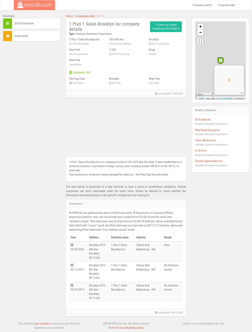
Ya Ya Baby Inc (203, 119)
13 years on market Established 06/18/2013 (166, 26)
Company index (226, 5)
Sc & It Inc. (201, 150)
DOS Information (24, 23)
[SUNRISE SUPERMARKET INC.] (220, 60)
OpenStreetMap (225, 98)
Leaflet (201, 98)
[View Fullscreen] (200, 41)
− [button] (200, 32)
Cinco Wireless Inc (205, 140)
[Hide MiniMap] (241, 92)
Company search (202, 5)
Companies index (85, 16)
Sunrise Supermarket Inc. (209, 161)
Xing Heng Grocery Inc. (207, 130)
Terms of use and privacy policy (126, 327)
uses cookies (41, 323)
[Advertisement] (31, 103)
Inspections (21, 36)
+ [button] (200, 26)
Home (69, 16)
